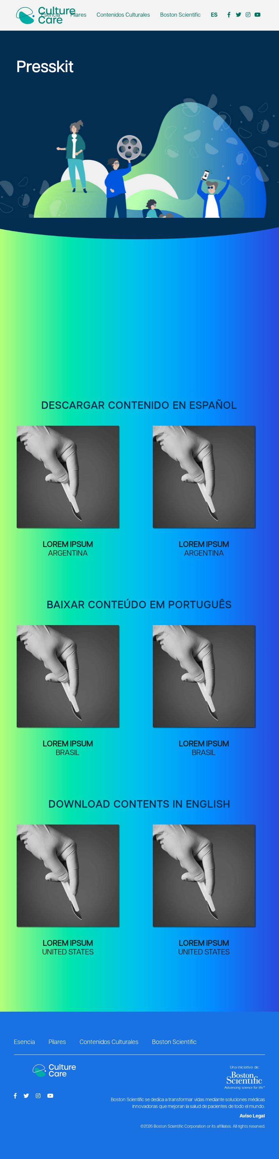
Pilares (78, 15)
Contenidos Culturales (123, 15)
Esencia (50, 15)
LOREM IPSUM (68, 545)
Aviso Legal (252, 1116)
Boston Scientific (180, 15)
